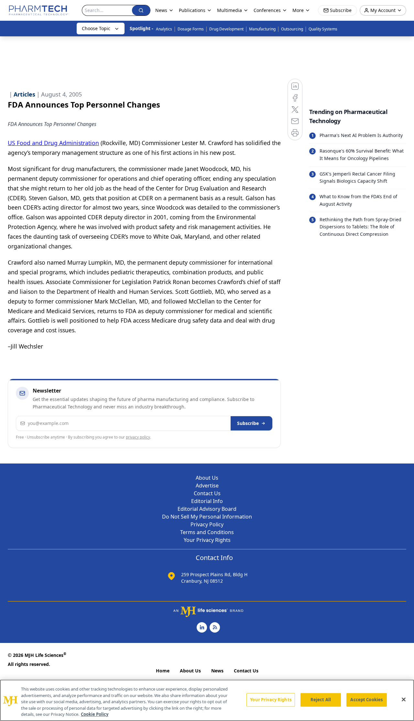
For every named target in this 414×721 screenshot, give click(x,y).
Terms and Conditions (207, 532)
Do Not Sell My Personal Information (207, 516)
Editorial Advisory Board (207, 508)
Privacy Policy (207, 524)
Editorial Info (207, 501)
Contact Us (207, 493)
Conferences (267, 10)
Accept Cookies (366, 700)
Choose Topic (96, 28)
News (217, 671)
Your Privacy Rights (207, 540)
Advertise (207, 485)
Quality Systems (323, 29)
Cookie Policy (94, 714)
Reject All (320, 700)
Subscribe (248, 423)
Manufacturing (262, 29)
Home (162, 671)
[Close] (404, 699)
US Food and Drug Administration (53, 143)
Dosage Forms (191, 29)
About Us (207, 477)
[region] (207, 700)
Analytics (164, 29)
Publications (192, 10)
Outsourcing (292, 29)
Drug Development (226, 29)
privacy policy (138, 437)
